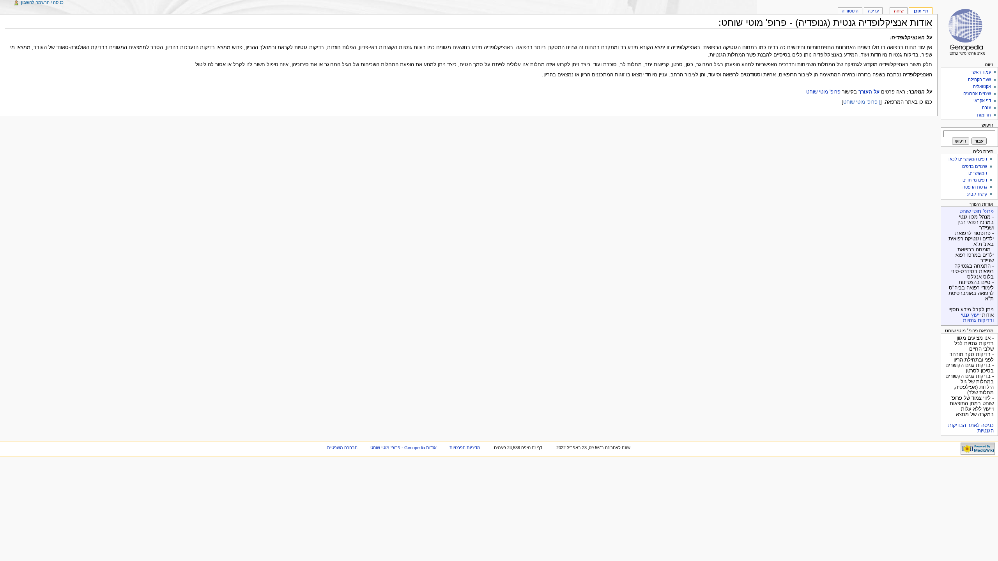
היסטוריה (850, 11)
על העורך (868, 92)
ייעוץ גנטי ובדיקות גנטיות (977, 317)
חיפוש (987, 125)
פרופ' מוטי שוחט (823, 92)
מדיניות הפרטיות (464, 447)
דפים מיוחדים (975, 180)
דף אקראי (982, 100)
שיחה (899, 11)
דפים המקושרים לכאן (967, 159)
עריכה (873, 11)
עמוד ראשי (981, 72)
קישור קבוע (977, 194)
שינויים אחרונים (977, 93)
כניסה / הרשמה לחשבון (42, 2)
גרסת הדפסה (975, 187)
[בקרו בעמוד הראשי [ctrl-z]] (968, 30)
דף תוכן (921, 11)
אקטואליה (982, 86)
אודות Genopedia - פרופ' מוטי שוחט (403, 447)
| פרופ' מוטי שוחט (861, 102)
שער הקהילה (979, 79)
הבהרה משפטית (342, 447)
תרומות (984, 115)
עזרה (986, 107)
